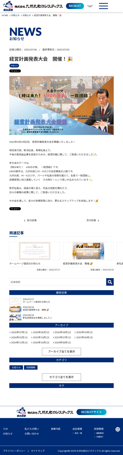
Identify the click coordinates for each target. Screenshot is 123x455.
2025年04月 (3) (84, 337)
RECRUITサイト (91, 412)
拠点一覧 (78, 433)
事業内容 (55, 428)
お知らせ (14, 65)
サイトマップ (38, 450)
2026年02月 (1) (19, 337)
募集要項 (100, 433)
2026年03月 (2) (84, 332)
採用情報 (30, 367)
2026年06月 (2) (41, 332)
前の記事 (32, 220)
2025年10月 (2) (41, 337)
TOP (5, 428)
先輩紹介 (100, 437)
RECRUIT (75, 6)
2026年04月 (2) (63, 332)
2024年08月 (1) (63, 342)
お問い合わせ (32, 433)
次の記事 (91, 220)
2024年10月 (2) (41, 342)
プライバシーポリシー (14, 450)
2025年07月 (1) (63, 337)
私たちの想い (32, 428)
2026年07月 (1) (19, 332)
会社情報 (77, 428)
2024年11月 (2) (19, 342)
